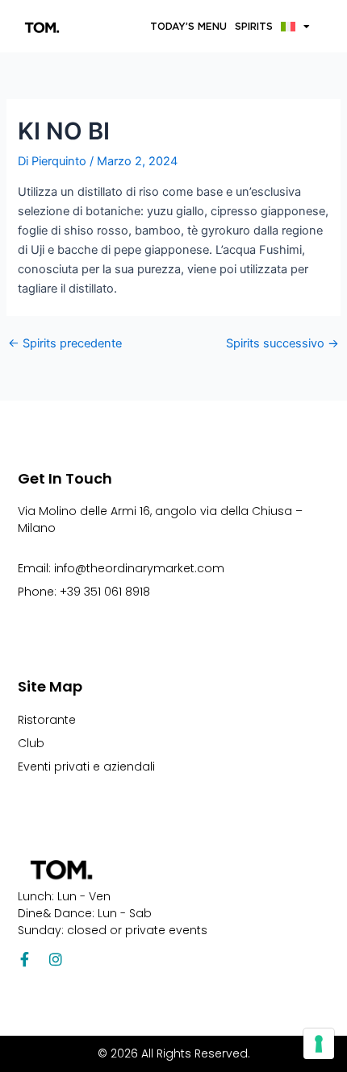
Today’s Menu (188, 26)
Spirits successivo (282, 344)
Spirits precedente (65, 344)
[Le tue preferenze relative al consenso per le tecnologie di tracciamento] (318, 1043)
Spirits (254, 26)
